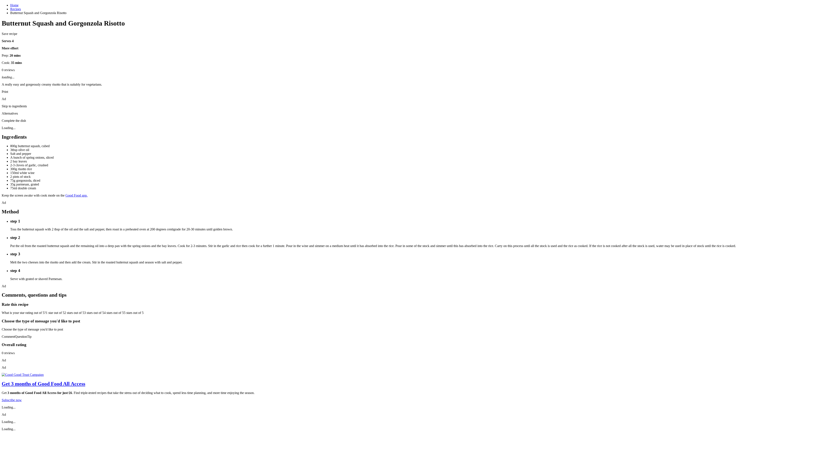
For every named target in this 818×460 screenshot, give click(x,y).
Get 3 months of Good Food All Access (43, 384)
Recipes (15, 9)
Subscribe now (12, 400)
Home (14, 5)
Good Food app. (76, 195)
